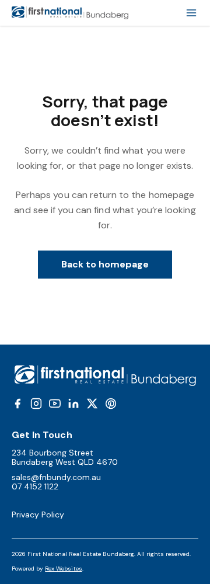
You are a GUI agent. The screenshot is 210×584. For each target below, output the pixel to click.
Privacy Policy (38, 514)
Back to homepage (105, 264)
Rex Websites (63, 568)
